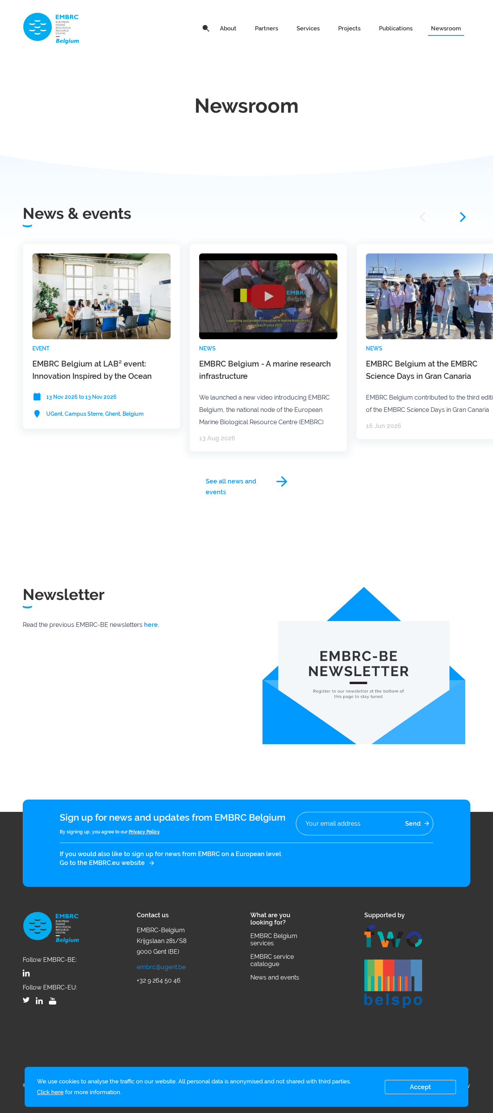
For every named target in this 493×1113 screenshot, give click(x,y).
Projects (349, 28)
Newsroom (446, 28)
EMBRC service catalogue (272, 960)
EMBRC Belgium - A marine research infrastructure (265, 370)
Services (308, 28)
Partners (266, 28)
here (151, 624)
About (228, 28)
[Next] (461, 216)
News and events (274, 977)
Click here (50, 1092)
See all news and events (231, 482)
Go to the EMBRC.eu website (102, 862)
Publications (396, 28)
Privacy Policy (144, 832)
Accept (420, 1087)
